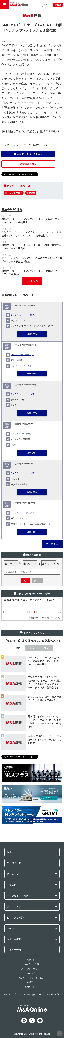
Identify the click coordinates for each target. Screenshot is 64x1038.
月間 (46, 648)
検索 (25, 580)
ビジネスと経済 (15, 917)
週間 (32, 648)
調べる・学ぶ (14, 874)
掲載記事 (31, 982)
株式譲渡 (30, 192)
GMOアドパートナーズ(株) (22, 355)
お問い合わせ (31, 986)
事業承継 (11, 885)
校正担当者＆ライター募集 (31, 977)
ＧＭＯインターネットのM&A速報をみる (25, 144)
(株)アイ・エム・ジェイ (21, 366)
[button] (27, 612)
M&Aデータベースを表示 (29, 154)
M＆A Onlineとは (31, 964)
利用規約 (31, 973)
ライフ (10, 928)
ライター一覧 (14, 949)
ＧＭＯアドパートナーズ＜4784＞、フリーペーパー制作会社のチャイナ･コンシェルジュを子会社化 (31, 233)
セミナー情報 (14, 939)
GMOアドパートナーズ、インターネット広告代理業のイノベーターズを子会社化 (31, 246)
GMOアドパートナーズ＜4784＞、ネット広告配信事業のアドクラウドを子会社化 (31, 220)
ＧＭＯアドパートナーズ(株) (23, 315)
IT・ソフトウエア (13, 192)
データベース (14, 863)
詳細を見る (32, 334)
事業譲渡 (7, 346)
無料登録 (58, 4)
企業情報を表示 (28, 164)
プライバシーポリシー (31, 968)
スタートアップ (15, 906)
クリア (37, 580)
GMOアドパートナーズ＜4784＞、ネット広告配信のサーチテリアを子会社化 (31, 272)
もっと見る (32, 281)
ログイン (47, 4)
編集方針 (31, 959)
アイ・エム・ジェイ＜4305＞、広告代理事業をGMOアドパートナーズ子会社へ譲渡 (31, 259)
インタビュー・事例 (17, 895)
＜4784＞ (44, 24)
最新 (18, 648)
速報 (9, 852)
